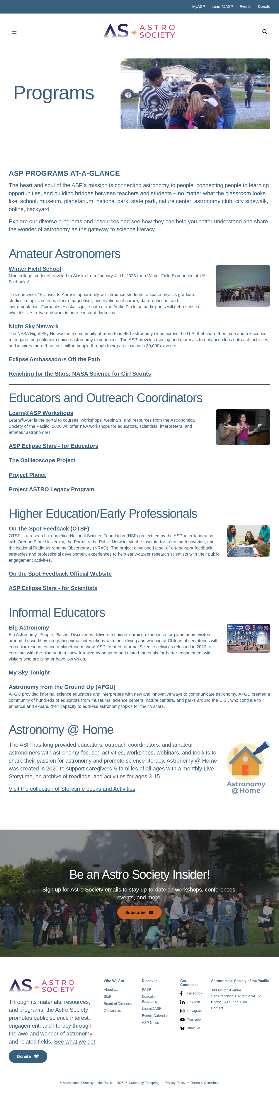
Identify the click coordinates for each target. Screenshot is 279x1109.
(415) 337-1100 (235, 1002)
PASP (146, 989)
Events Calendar (155, 1016)
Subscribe (136, 912)
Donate (264, 6)
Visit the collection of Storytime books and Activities (72, 789)
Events (245, 6)
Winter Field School (35, 268)
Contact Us (112, 1011)
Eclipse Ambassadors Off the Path (54, 359)
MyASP (198, 6)
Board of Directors (118, 1004)
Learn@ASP (222, 6)
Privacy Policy (175, 1083)
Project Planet (27, 475)
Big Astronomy (29, 627)
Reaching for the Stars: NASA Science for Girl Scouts (80, 373)
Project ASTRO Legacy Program (51, 489)
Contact (217, 1008)
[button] (10, 32)
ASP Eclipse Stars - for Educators (53, 446)
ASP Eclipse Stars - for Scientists (53, 588)
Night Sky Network (33, 326)
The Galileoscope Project (42, 460)
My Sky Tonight (29, 672)
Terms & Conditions (205, 1083)
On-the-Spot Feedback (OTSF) (49, 528)
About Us (111, 989)
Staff (107, 996)
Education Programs (150, 999)
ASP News (150, 1023)
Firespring (152, 1083)
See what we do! (74, 1041)
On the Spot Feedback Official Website (60, 573)
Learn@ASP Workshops (41, 413)
